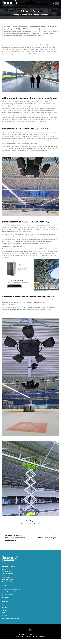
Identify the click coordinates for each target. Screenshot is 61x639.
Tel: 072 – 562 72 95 (7, 573)
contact (17, 310)
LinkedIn (19, 636)
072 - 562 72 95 (27, 636)
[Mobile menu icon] (57, 3)
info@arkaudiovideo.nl (8, 575)
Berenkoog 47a (6, 569)
